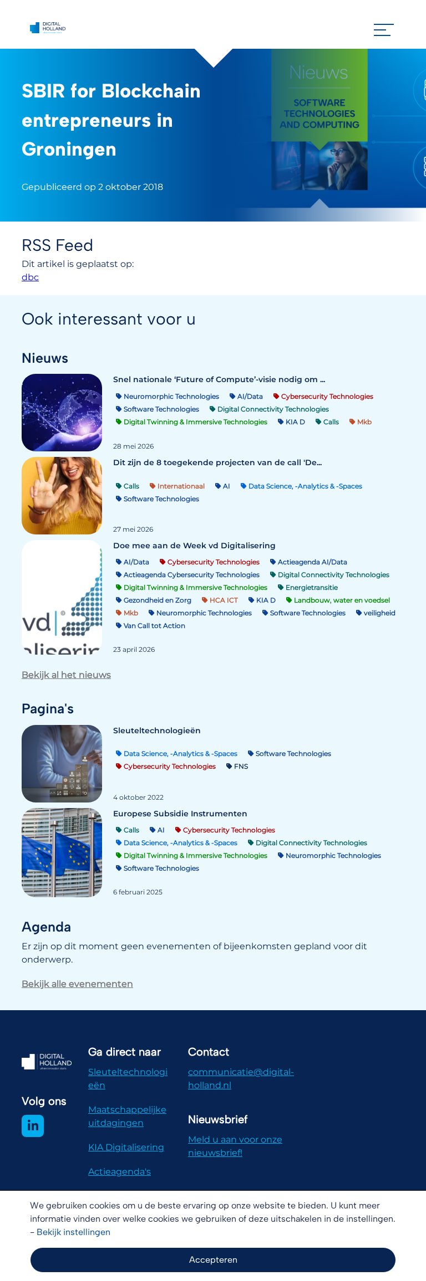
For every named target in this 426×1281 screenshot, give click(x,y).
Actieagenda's (119, 1171)
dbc (30, 277)
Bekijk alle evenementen (77, 984)
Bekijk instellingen (73, 1232)
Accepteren (213, 1259)
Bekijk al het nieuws (66, 675)
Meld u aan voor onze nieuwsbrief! (235, 1146)
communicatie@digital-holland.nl (241, 1078)
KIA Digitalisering (126, 1147)
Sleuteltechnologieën (128, 1078)
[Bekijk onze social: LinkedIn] (33, 1126)
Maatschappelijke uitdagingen (127, 1116)
